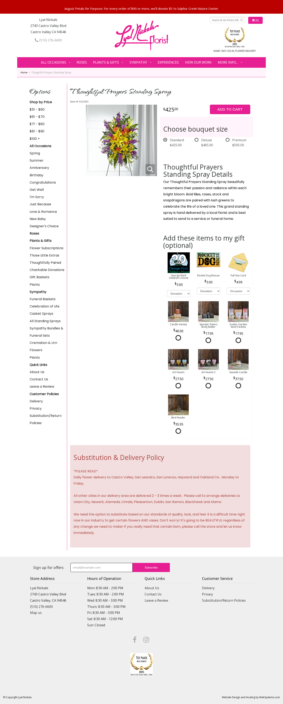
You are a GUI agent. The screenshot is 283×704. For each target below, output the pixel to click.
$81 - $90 (37, 131)
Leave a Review (42, 386)
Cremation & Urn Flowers (43, 346)
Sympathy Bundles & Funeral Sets (46, 332)
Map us (36, 612)
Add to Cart (230, 109)
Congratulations (43, 182)
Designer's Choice (44, 226)
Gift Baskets (39, 277)
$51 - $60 (37, 109)
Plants (35, 284)
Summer (37, 160)
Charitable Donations (47, 269)
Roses (82, 62)
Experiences (168, 62)
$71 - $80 (37, 124)
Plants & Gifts (106, 62)
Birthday (36, 175)
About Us (37, 372)
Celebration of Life (44, 306)
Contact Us (39, 379)
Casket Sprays (41, 313)
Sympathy (138, 62)
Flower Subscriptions (46, 248)
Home (23, 72)
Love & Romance (43, 211)
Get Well (37, 189)
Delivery (36, 401)
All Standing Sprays (45, 321)
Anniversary (39, 167)
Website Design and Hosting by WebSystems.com (251, 697)
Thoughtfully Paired (45, 262)
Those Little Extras (44, 255)
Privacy (36, 408)
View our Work (198, 62)
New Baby (38, 219)
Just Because (40, 204)
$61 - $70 (37, 116)
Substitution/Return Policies (46, 419)
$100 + (35, 138)
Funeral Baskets (43, 299)
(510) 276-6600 (50, 40)
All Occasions (53, 62)
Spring (35, 153)
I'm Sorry (37, 197)
